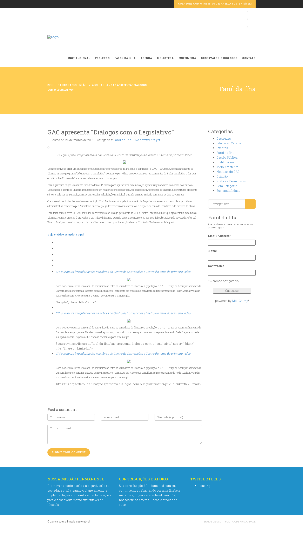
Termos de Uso (211, 521)
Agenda (146, 58)
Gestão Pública (226, 157)
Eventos (222, 148)
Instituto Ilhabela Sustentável (67, 85)
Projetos (102, 58)
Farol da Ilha (125, 58)
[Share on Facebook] (57, 249)
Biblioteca (165, 58)
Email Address (219, 236)
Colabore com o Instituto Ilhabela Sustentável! (214, 3)
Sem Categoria (226, 186)
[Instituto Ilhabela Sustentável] (53, 41)
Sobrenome (216, 266)
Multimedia (187, 58)
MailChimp (240, 301)
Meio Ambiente (227, 167)
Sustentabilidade (228, 191)
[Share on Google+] (57, 260)
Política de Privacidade (240, 521)
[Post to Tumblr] (57, 266)
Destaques (223, 138)
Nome (212, 251)
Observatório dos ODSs (219, 58)
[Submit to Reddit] (57, 307)
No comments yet (147, 140)
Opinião (222, 176)
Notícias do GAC (228, 172)
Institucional (79, 58)
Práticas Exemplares (231, 181)
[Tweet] (57, 254)
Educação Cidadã (228, 143)
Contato (249, 58)
